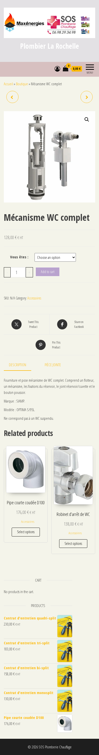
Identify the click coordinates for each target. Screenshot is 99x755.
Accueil (8, 83)
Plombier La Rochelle (49, 46)
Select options (26, 531)
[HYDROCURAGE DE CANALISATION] (12, 97)
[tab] (21, 365)
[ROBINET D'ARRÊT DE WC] (86, 97)
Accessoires (34, 298)
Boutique (22, 83)
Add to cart (47, 271)
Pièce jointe (53, 364)
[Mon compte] (57, 68)
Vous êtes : (19, 256)
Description (17, 364)
